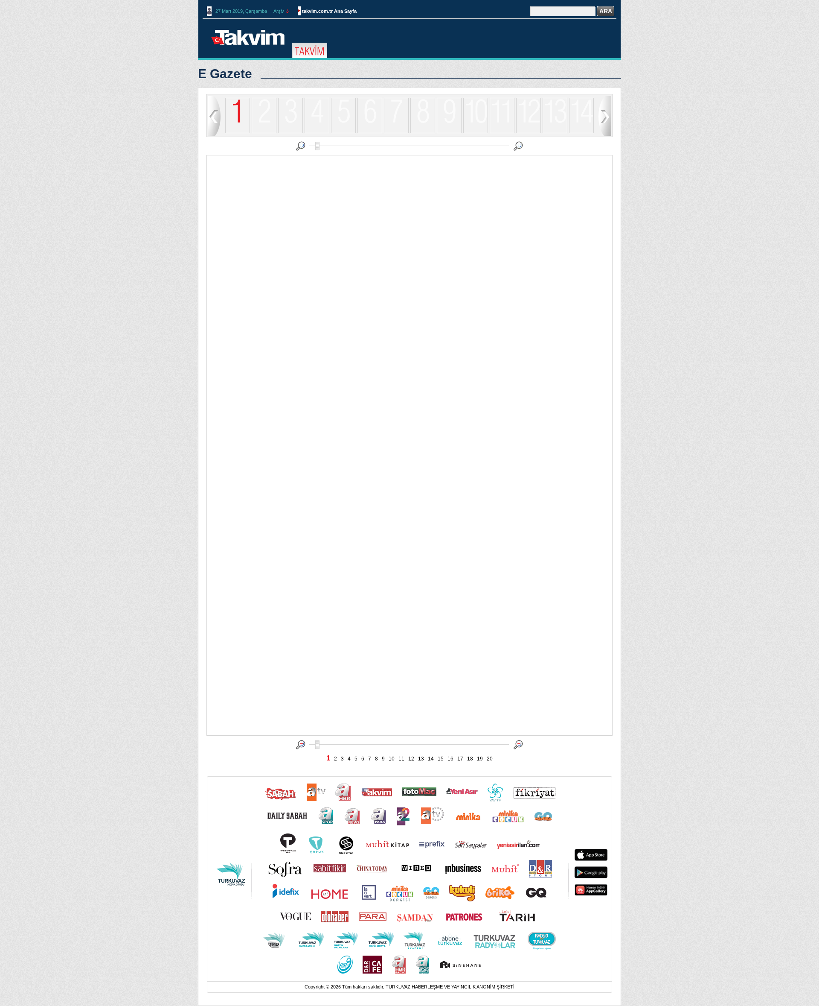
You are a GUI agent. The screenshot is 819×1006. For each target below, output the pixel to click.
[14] (581, 132)
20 (490, 759)
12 (411, 759)
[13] (555, 132)
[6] (369, 132)
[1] (237, 116)
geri (214, 115)
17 (460, 759)
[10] (475, 132)
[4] (317, 132)
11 (401, 759)
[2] (264, 132)
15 (441, 759)
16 (450, 759)
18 (470, 759)
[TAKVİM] (310, 50)
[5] (343, 132)
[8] (422, 132)
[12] (528, 132)
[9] (449, 132)
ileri (604, 115)
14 (431, 759)
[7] (396, 132)
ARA (605, 11)
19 (480, 759)
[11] (502, 132)
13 (421, 759)
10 (392, 759)
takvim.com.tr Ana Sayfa (329, 11)
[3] (290, 132)
